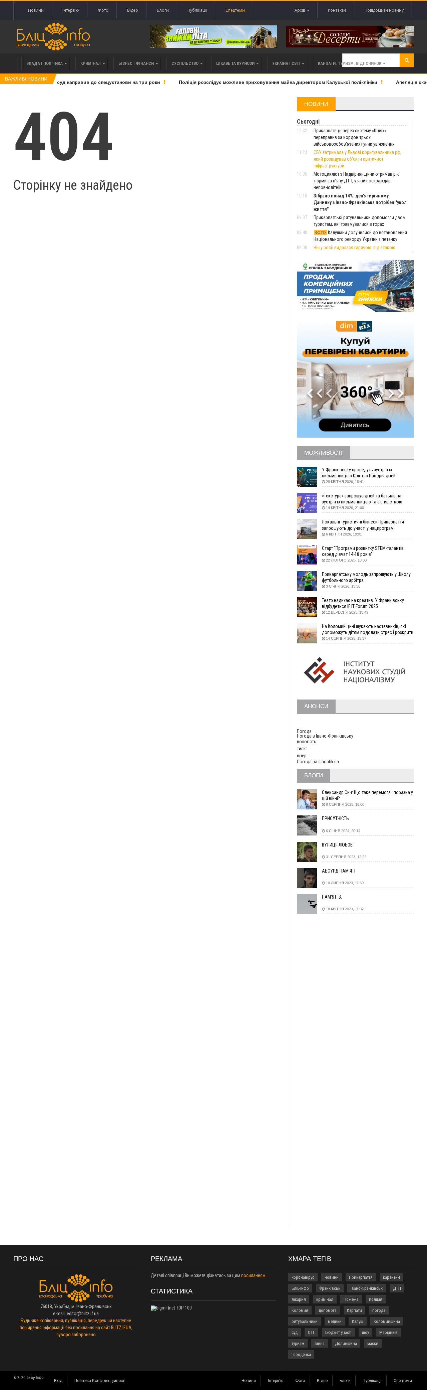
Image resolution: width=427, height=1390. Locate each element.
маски (372, 1343)
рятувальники (305, 1321)
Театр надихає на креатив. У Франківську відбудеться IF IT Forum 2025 (363, 603)
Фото (103, 10)
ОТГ (311, 1332)
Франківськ (329, 1288)
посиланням (253, 1275)
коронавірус (303, 1277)
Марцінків (388, 1332)
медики (335, 1321)
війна (320, 1343)
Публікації (197, 10)
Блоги (163, 10)
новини (332, 1277)
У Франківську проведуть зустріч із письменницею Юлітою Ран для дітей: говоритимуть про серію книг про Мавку (362, 473)
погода (378, 1310)
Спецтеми (235, 10)
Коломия (300, 1310)
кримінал (324, 1299)
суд (295, 1332)
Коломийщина (387, 1321)
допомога (328, 1310)
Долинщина (346, 1343)
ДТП (397, 1288)
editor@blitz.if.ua (83, 1313)
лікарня (299, 1299)
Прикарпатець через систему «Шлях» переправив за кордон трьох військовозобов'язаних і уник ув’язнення (354, 137)
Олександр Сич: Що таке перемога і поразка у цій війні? (367, 795)
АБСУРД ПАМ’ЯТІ (338, 871)
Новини (36, 10)
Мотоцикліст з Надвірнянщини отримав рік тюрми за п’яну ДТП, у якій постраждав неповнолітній (356, 180)
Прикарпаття (361, 1277)
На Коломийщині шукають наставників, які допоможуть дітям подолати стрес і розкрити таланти (367, 629)
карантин (391, 1277)
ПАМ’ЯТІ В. (332, 897)
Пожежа (351, 1299)
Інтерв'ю (70, 10)
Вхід (58, 1380)
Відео (132, 10)
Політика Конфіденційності (99, 1380)
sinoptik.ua (328, 761)
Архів (301, 10)
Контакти (337, 10)
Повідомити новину (384, 10)
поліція (375, 1299)
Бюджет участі (338, 1332)
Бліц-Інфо (300, 1288)
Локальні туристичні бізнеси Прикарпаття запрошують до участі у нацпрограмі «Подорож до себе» (363, 525)
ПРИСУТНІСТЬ (335, 818)
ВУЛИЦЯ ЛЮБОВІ (338, 844)
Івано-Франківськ (367, 1288)
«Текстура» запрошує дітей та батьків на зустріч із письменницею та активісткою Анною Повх (362, 499)
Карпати (354, 1310)
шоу (365, 1332)
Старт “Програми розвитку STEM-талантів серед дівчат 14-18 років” (363, 551)
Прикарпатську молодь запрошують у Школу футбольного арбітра (366, 577)
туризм (298, 1343)
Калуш (357, 1321)
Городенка (301, 1354)
